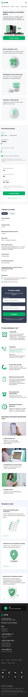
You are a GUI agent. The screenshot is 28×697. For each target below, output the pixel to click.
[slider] (1, 143)
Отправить (14, 314)
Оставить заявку (14, 193)
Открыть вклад (14, 38)
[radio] (4, 135)
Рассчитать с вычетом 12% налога (11, 156)
